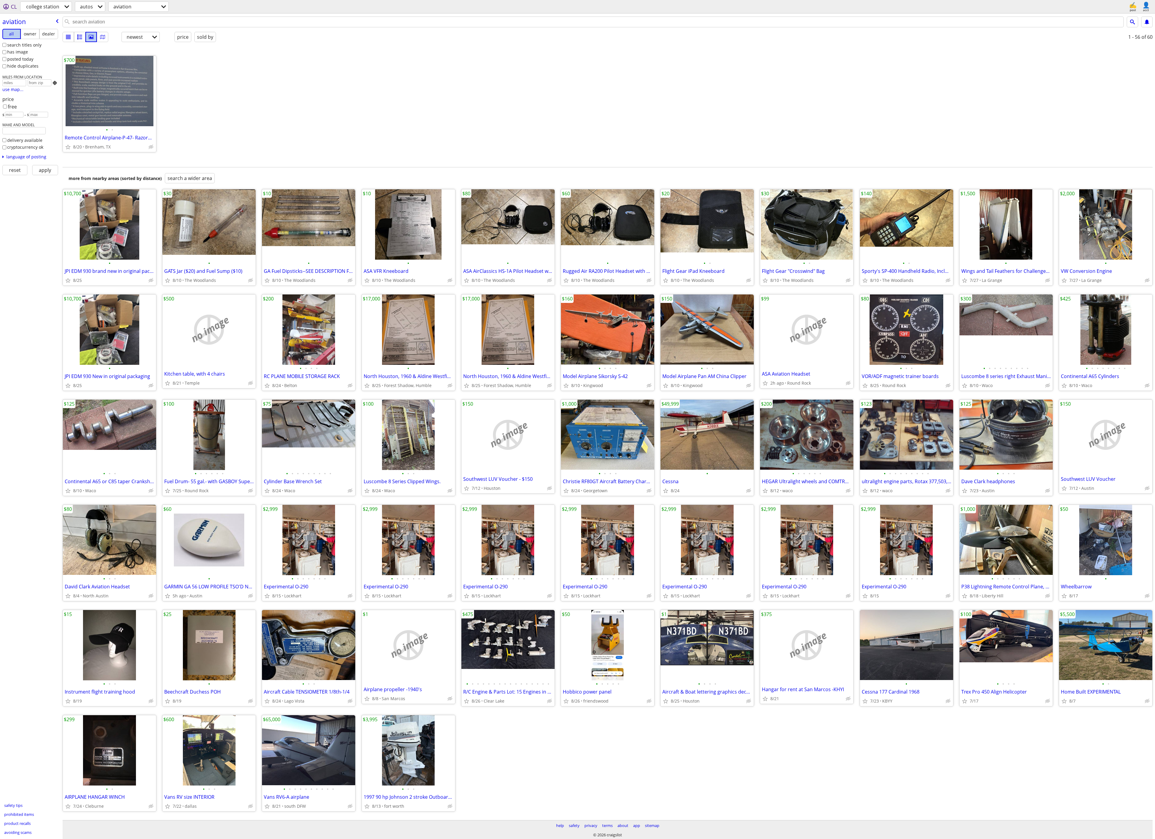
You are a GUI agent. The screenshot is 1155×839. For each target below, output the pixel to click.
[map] (102, 37)
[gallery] (91, 37)
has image (17, 52)
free (12, 106)
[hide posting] (151, 147)
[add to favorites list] (68, 147)
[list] (68, 37)
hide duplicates (22, 66)
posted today (20, 59)
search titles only (24, 45)
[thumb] (79, 37)
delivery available (24, 140)
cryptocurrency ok (25, 147)
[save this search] (1147, 22)
